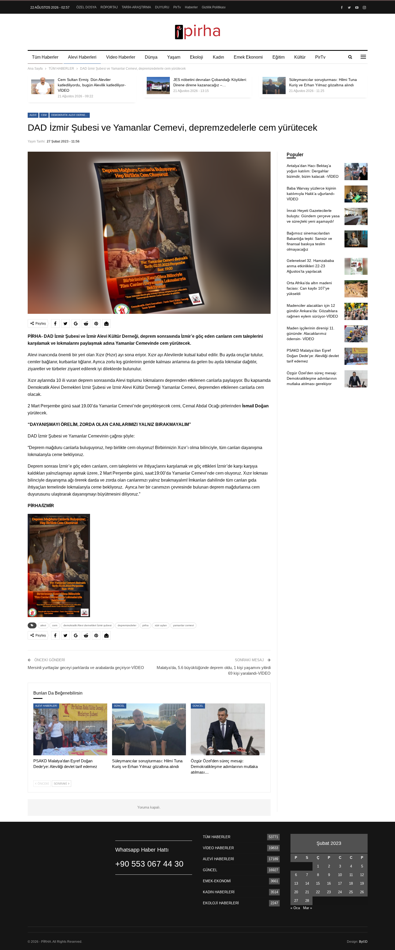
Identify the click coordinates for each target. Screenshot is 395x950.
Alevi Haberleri (82, 57)
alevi (33, 115)
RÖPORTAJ (109, 7)
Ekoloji (196, 57)
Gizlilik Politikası (213, 7)
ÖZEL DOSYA (86, 7)
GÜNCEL (119, 706)
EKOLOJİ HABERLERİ (221, 903)
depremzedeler (127, 625)
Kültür (300, 57)
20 (296, 892)
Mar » (307, 908)
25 (351, 892)
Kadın (218, 57)
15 (318, 883)
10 (340, 875)
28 (307, 901)
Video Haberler (120, 57)
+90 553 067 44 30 (149, 863)
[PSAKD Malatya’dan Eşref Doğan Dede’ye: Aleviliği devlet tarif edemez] (70, 729)
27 (296, 901)
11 (351, 875)
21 (307, 892)
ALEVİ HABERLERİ (46, 706)
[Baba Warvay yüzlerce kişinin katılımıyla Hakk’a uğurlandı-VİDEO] (356, 194)
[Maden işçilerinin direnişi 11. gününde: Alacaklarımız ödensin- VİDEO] (356, 334)
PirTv (177, 7)
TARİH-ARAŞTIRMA (136, 7)
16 (329, 883)
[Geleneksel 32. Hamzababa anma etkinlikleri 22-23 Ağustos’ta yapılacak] (356, 266)
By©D (363, 942)
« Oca (295, 908)
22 (318, 892)
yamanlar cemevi (183, 625)
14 (307, 883)
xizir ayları (161, 625)
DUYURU (162, 7)
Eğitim (278, 57)
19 (362, 883)
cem (44, 115)
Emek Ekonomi (248, 57)
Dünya (151, 57)
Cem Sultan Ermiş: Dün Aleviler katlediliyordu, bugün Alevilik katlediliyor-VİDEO (92, 84)
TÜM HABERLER (216, 837)
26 (362, 892)
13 (296, 883)
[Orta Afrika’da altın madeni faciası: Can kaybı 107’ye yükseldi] (356, 288)
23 (329, 892)
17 (340, 883)
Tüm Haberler (45, 57)
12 (362, 875)
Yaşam (173, 57)
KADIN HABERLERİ (219, 892)
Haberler (191, 7)
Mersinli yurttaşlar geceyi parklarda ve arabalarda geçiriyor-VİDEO (86, 667)
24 (340, 892)
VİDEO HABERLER (218, 848)
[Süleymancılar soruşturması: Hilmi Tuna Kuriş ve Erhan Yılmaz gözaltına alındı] (274, 85)
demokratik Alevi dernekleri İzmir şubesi (70, 115)
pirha (145, 625)
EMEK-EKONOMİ (217, 881)
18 (351, 883)
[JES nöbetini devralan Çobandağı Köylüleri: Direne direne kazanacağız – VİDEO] (158, 85)
